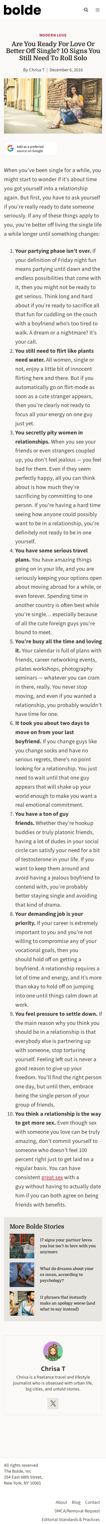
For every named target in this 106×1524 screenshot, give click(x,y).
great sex (52, 1177)
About (61, 1502)
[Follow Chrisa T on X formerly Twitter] (53, 1403)
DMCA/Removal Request (77, 1511)
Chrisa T (37, 70)
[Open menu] (97, 10)
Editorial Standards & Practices (71, 1519)
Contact (92, 1502)
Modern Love (53, 35)
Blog (76, 1502)
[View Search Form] (86, 9)
